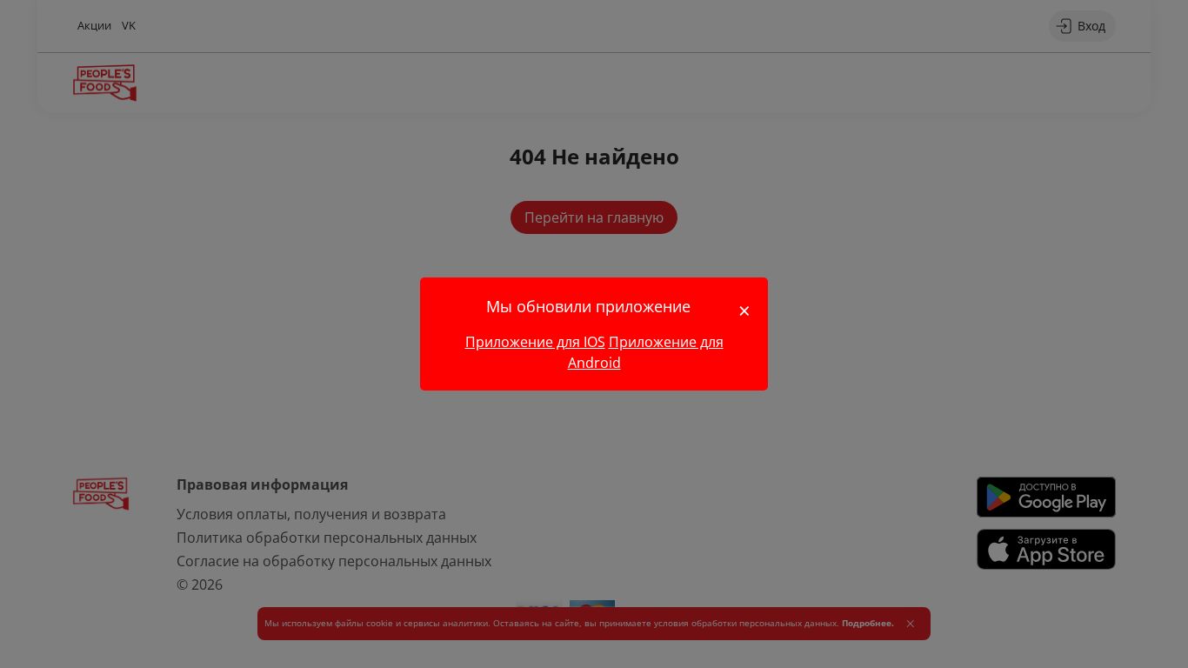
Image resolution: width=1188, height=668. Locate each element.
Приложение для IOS (535, 341)
